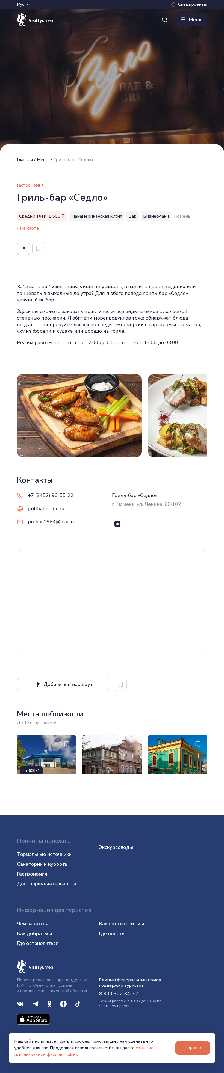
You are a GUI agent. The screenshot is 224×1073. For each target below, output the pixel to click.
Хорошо (193, 1048)
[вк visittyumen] (20, 1003)
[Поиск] (164, 19)
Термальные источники (44, 854)
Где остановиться (37, 943)
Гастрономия (32, 874)
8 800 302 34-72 (118, 993)
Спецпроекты (192, 4)
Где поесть (111, 933)
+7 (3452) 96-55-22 (50, 495)
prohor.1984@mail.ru (52, 521)
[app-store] (33, 1019)
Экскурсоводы (116, 847)
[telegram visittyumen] (35, 1003)
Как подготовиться (121, 923)
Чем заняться (32, 923)
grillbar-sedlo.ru (46, 508)
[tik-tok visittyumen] (77, 1003)
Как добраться (34, 933)
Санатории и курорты (43, 864)
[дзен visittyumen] (63, 1003)
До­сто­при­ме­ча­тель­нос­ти (46, 883)
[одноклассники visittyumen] (49, 1003)
